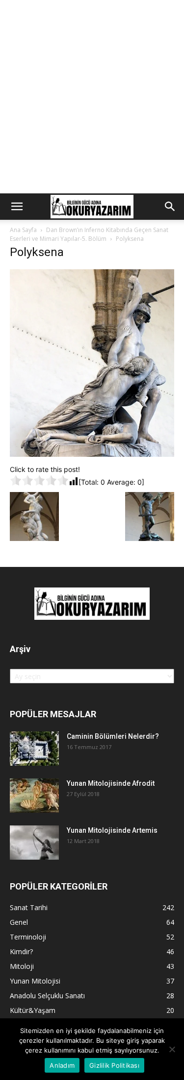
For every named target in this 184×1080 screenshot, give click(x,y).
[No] (172, 1049)
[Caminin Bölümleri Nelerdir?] (34, 748)
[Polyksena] (92, 454)
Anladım (62, 1065)
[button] (16, 206)
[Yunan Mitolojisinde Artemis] (34, 842)
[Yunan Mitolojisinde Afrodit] (34, 795)
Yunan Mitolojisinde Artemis (112, 830)
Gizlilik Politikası (114, 1065)
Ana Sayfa (23, 230)
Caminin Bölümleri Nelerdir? (113, 736)
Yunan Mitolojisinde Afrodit (111, 783)
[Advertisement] (92, 96)
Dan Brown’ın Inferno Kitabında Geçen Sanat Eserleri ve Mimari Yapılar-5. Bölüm (89, 234)
